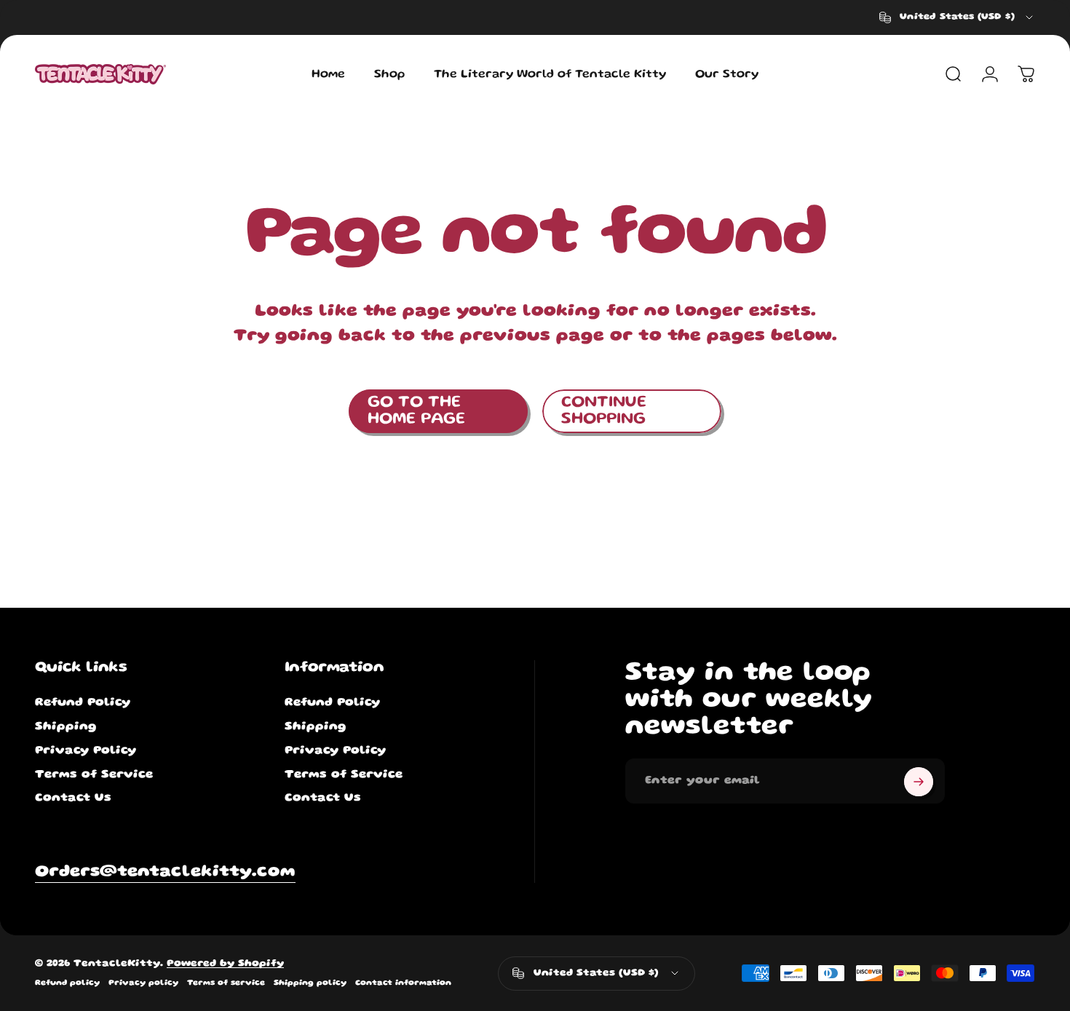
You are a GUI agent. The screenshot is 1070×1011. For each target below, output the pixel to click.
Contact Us (73, 798)
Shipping (66, 726)
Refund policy (67, 983)
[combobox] (957, 17)
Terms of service (226, 983)
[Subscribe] (918, 781)
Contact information (403, 983)
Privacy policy (143, 983)
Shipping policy (310, 983)
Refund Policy (82, 703)
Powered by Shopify (225, 963)
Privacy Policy (85, 750)
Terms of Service (94, 774)
